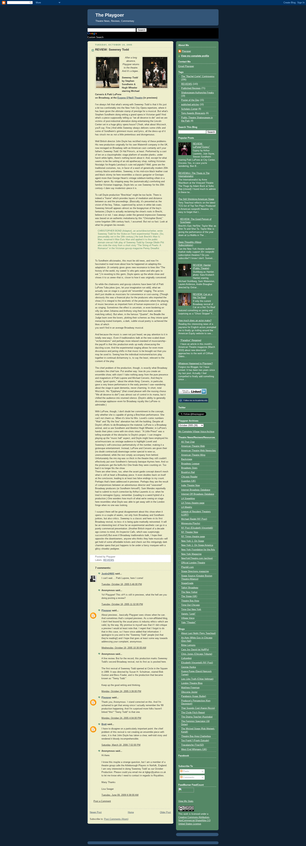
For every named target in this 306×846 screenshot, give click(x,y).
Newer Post (96, 812)
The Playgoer (109, 15)
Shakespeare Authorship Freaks (197, 92)
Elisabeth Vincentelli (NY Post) (197, 662)
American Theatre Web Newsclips (198, 450)
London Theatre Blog (191, 683)
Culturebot (186, 658)
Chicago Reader (189, 477)
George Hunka (188, 667)
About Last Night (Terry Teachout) (198, 633)
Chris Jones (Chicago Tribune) (196, 654)
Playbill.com (187, 567)
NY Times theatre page (193, 536)
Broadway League (190, 463)
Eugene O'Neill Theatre (130, 98)
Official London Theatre (193, 563)
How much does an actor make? (194, 320)
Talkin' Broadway (189, 587)
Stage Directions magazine (195, 571)
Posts (185, 771)
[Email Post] (116, 557)
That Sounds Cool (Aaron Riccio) (198, 708)
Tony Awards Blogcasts (193, 113)
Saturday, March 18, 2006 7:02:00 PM (120, 745)
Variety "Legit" (188, 614)
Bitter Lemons (188, 645)
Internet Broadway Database (195, 490)
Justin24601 (107, 573)
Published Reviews (191, 88)
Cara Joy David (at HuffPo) (195, 649)
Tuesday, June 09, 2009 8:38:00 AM (119, 795)
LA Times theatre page (192, 503)
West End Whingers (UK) (194, 749)
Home (131, 812)
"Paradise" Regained (190, 340)
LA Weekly (186, 507)
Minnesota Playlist (190, 523)
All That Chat (188, 442)
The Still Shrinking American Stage (196, 199)
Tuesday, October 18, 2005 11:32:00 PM (122, 604)
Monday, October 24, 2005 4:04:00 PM (121, 718)
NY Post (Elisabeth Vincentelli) (197, 528)
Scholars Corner (189, 109)
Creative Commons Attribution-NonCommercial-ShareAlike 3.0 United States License (194, 820)
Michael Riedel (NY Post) (194, 519)
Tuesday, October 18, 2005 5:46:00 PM (121, 584)
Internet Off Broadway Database (197, 494)
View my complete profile (195, 56)
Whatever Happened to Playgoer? (195, 363)
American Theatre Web (193, 446)
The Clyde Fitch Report (193, 712)
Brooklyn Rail (188, 472)
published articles (190, 104)
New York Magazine (191, 554)
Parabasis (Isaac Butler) (193, 696)
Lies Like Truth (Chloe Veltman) (197, 679)
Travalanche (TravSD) (192, 745)
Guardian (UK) (188, 481)
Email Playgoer (186, 66)
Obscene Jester (189, 692)
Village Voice (187, 618)
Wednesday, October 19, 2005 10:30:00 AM (123, 648)
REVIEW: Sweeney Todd (112, 49)
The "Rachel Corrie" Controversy (197, 76)
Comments (188, 777)
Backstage (186, 459)
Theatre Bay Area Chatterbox (196, 736)
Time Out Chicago (190, 605)
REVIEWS (108, 560)
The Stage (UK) (189, 596)
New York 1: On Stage (192, 541)
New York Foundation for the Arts (198, 549)
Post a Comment (102, 801)
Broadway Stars (189, 468)
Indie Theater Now (190, 485)
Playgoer (106, 610)
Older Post (165, 812)
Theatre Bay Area (190, 601)
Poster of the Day (190, 100)
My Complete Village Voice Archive (196, 431)
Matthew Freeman (190, 687)
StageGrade (187, 583)
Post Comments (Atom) (116, 819)
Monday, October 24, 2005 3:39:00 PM (121, 691)
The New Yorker (189, 592)
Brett (104, 724)
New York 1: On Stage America (197, 545)
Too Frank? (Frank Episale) (195, 740)
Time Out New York (191, 609)
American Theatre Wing (193, 455)
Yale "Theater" (188, 622)
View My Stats (185, 801)
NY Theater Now (189, 532)
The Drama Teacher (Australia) (196, 717)
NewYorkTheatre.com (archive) (197, 558)
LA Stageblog (188, 498)
